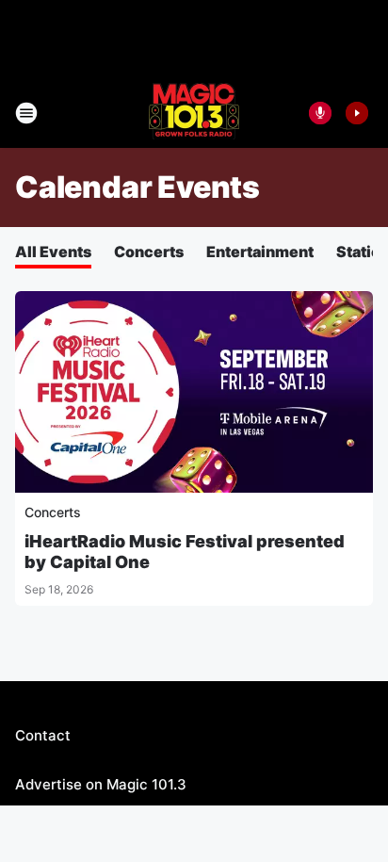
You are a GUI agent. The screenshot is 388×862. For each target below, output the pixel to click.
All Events (53, 251)
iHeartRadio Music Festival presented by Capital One (184, 551)
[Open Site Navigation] (26, 113)
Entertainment (260, 251)
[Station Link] (194, 113)
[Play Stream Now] (357, 113)
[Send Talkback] (320, 113)
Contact (43, 735)
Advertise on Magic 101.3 (100, 784)
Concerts (149, 251)
